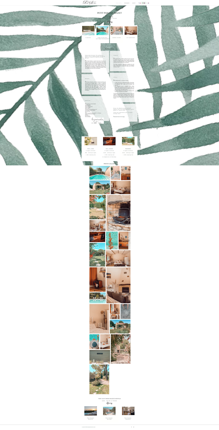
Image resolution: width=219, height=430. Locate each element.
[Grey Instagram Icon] (133, 427)
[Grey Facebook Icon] (131, 427)
